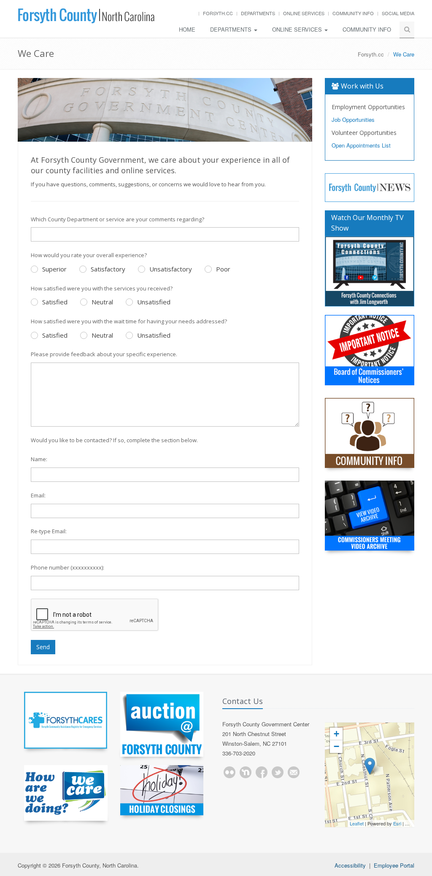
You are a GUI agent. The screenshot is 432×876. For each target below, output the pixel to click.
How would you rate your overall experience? (89, 255)
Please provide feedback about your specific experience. (104, 354)
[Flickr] (229, 772)
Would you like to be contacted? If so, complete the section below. (114, 440)
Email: (38, 495)
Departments (258, 13)
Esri (397, 823)
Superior (54, 269)
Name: (39, 459)
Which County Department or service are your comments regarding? (117, 219)
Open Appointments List (361, 145)
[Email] (294, 772)
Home (187, 29)
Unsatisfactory (170, 269)
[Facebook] (261, 772)
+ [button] (336, 733)
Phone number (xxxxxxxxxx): (67, 567)
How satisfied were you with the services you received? (102, 288)
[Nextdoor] (245, 772)
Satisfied (55, 302)
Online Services (303, 13)
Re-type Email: (49, 531)
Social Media (398, 13)
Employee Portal (394, 865)
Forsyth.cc (218, 13)
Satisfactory (108, 269)
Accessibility (350, 865)
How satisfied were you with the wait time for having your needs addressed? (129, 321)
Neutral (102, 302)
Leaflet (357, 823)
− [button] (336, 746)
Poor (223, 269)
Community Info (353, 13)
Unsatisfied (153, 302)
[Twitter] (278, 772)
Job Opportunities (353, 120)
